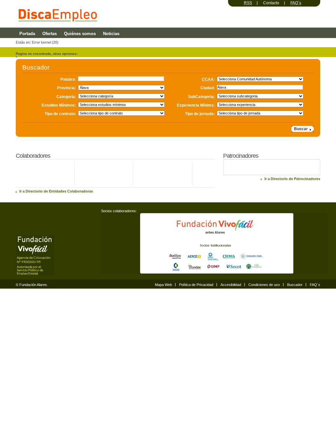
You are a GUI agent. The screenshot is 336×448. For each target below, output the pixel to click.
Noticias (111, 33)
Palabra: (68, 79)
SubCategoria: (201, 96)
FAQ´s (315, 285)
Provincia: (66, 88)
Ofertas (49, 33)
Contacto (271, 3)
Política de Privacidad (196, 285)
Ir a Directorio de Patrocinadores (292, 179)
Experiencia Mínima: (196, 105)
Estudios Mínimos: (59, 105)
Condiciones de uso (264, 285)
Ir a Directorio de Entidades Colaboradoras (56, 191)
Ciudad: (207, 88)
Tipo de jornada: (200, 114)
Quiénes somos (80, 33)
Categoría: (66, 96)
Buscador (295, 285)
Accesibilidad (230, 285)
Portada (27, 33)
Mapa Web (163, 285)
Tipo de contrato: (60, 114)
